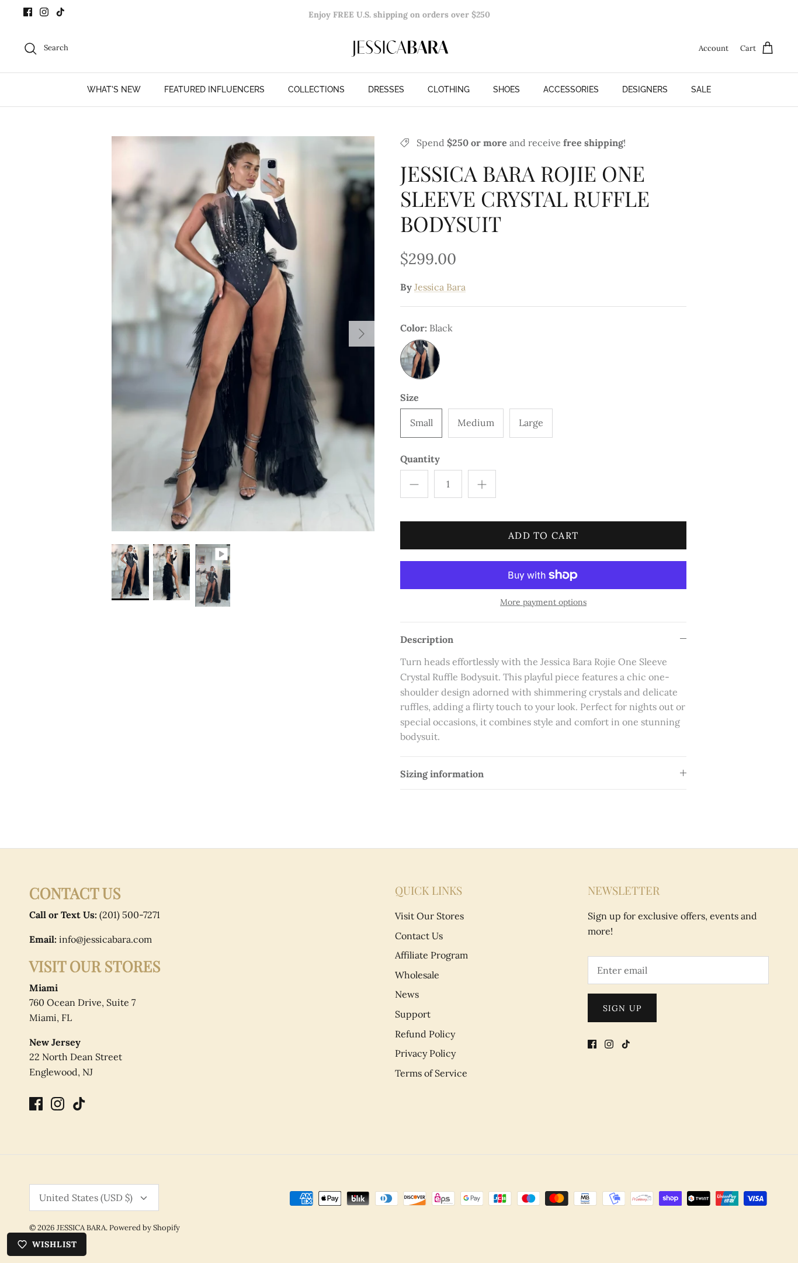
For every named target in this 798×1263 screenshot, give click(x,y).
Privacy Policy (425, 1053)
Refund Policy (425, 1034)
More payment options (543, 602)
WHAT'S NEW (114, 89)
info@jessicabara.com (90, 939)
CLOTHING (449, 89)
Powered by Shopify (144, 1228)
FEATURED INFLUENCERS (214, 89)
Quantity (420, 459)
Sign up (622, 1008)
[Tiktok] (60, 12)
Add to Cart (543, 535)
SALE (701, 89)
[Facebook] (27, 12)
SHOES (506, 89)
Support (413, 1014)
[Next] (361, 334)
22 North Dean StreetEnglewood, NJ (75, 1057)
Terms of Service (431, 1073)
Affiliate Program (431, 955)
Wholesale (417, 975)
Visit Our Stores (429, 916)
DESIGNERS (645, 89)
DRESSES (386, 89)
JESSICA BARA (81, 1228)
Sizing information (442, 774)
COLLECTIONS (316, 89)
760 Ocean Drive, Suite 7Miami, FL (82, 1002)
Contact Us (419, 936)
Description (426, 639)
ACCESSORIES (571, 89)
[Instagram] (44, 12)
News (407, 994)
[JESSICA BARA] (399, 48)
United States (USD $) (86, 1197)
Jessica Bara (440, 287)
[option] (243, 334)
